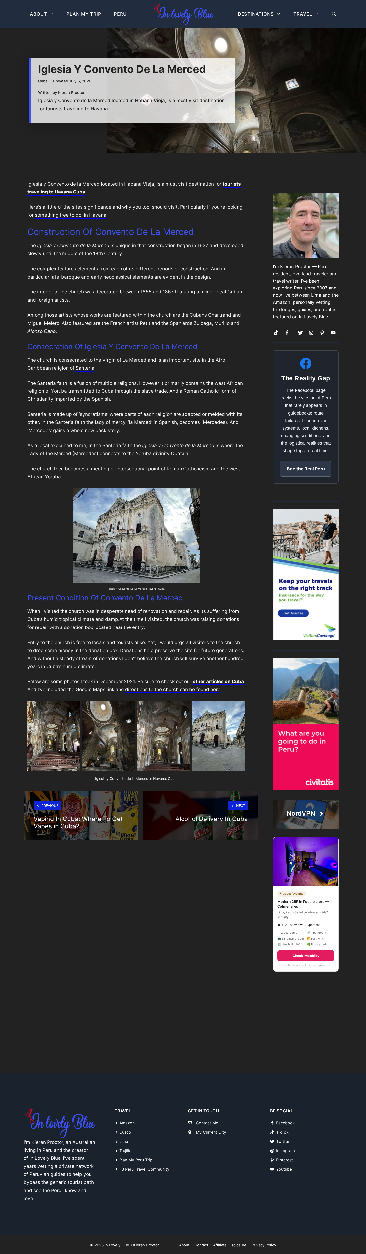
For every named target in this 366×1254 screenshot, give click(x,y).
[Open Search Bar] (333, 14)
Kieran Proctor (146, 1245)
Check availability (306, 956)
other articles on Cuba (218, 681)
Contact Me (207, 1122)
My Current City (211, 1132)
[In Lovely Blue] (183, 14)
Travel (302, 14)
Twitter (282, 1141)
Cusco (125, 1132)
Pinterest (284, 1160)
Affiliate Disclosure (229, 1245)
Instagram (285, 1150)
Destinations (256, 14)
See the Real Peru (306, 468)
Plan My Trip (83, 14)
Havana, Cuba (156, 588)
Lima (123, 1141)
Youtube (284, 1169)
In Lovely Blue (117, 1245)
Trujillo (125, 1150)
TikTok (282, 1132)
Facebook (285, 1122)
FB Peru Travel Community (144, 1169)
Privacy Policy (263, 1245)
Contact (201, 1245)
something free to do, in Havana (70, 215)
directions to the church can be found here (172, 689)
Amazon (127, 1122)
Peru (120, 14)
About (38, 14)
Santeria (85, 368)
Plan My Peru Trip (135, 1160)
